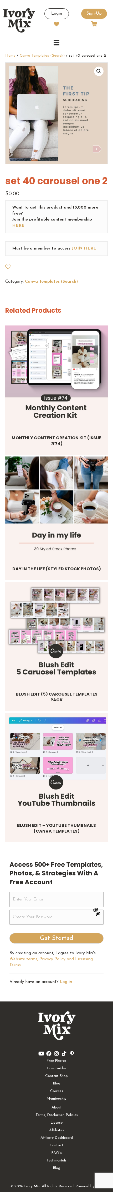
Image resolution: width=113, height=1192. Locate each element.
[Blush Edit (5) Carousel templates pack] (56, 633)
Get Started (56, 938)
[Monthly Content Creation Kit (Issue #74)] (56, 376)
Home (10, 56)
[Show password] (98, 910)
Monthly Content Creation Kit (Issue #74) (56, 441)
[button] (99, 71)
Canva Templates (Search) (42, 56)
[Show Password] (98, 915)
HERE (18, 226)
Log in (66, 982)
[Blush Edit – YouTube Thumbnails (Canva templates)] (56, 764)
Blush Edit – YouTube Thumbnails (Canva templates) (56, 828)
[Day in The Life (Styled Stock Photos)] (56, 507)
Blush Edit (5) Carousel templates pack (56, 697)
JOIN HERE (84, 248)
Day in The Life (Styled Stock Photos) (56, 569)
